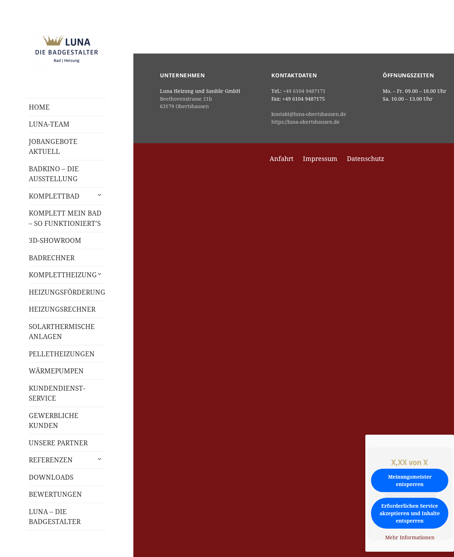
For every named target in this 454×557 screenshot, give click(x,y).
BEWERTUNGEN (55, 494)
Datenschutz (365, 158)
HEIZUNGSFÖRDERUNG (67, 292)
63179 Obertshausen (184, 106)
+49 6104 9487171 (304, 91)
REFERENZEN (51, 459)
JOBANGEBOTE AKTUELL (53, 146)
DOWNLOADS (51, 477)
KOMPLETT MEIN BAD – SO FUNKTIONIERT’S (65, 218)
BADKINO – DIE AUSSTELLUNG (54, 174)
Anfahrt (281, 158)
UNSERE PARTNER (58, 442)
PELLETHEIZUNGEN (62, 353)
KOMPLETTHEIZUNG (63, 274)
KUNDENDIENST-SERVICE (57, 393)
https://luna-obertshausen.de (305, 121)
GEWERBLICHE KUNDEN (53, 420)
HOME (39, 107)
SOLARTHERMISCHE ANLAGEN (62, 331)
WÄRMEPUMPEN (56, 370)
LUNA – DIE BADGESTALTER (55, 517)
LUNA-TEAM (49, 124)
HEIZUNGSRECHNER (62, 309)
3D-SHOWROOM (55, 240)
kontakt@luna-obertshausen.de (308, 114)
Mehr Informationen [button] (409, 537)
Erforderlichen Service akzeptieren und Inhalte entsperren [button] (410, 513)
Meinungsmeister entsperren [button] (410, 480)
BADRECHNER (51, 257)
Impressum (320, 158)
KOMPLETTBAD (54, 196)
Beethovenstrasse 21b (186, 98)
